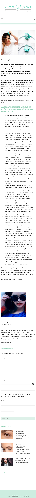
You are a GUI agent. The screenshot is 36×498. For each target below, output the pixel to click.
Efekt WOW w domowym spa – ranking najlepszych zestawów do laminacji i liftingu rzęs (22, 435)
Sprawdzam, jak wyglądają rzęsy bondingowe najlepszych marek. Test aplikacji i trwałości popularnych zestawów (22, 448)
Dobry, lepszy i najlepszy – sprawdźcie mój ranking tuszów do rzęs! (22, 460)
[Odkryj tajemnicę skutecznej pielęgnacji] (18, 8)
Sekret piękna (24, 496)
